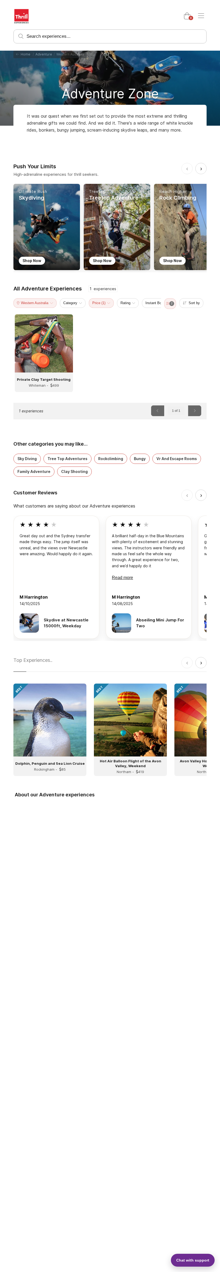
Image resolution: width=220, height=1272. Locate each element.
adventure (43, 54)
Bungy (140, 458)
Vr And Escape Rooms (176, 458)
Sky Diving (27, 458)
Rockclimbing (110, 458)
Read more (122, 577)
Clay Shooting (74, 471)
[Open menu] (201, 16)
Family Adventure (33, 471)
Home (24, 54)
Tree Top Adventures (67, 458)
